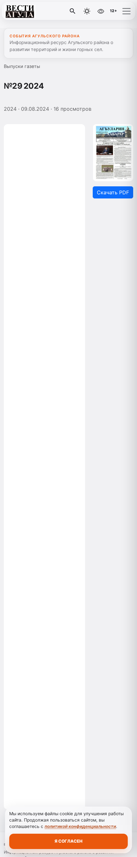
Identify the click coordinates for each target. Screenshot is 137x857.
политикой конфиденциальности (80, 826)
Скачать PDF (113, 192)
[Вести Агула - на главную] (31, 11)
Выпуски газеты (22, 66)
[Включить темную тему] (87, 11)
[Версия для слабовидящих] (100, 11)
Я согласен (68, 841)
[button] (126, 11)
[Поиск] (73, 11)
